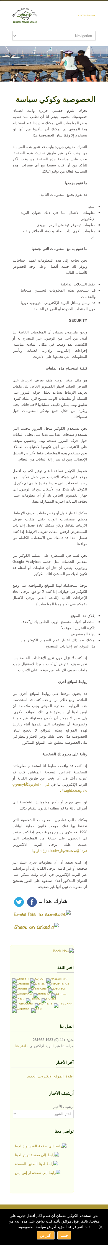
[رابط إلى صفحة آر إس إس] (37, 1173)
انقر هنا (20, 1046)
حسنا (64, 1235)
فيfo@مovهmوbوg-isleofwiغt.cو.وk (59, 851)
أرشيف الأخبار (63, 1107)
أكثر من (45, 1235)
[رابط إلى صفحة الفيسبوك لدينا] (40, 1146)
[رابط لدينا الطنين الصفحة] (36, 1164)
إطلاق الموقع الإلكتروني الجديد (50, 1076)
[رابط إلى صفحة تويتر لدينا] (37, 1155)
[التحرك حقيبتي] (63, 951)
